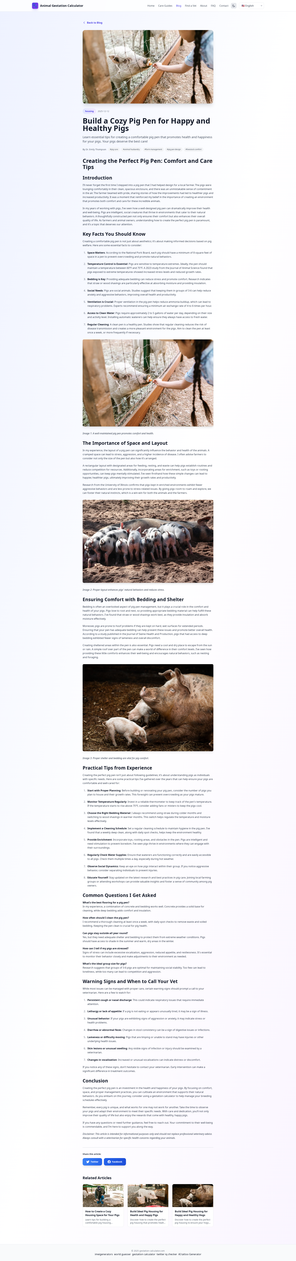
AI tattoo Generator (189, 1254)
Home (150, 5)
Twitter (94, 1161)
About (203, 5)
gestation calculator (143, 1254)
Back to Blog (94, 22)
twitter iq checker (167, 1254)
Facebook (117, 1161)
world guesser (122, 1254)
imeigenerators (104, 1254)
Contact (223, 5)
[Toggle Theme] (233, 5)
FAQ (213, 5)
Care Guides (165, 5)
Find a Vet (190, 5)
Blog (178, 5)
